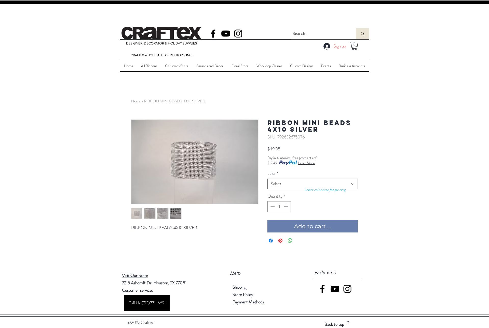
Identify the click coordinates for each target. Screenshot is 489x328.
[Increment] (286, 206)
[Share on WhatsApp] (290, 241)
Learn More (306, 162)
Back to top (334, 324)
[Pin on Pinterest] (280, 241)
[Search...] (362, 33)
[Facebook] (213, 33)
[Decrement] (272, 206)
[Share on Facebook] (271, 241)
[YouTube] (225, 33)
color (272, 173)
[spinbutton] (279, 206)
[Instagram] (238, 33)
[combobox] (312, 184)
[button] (354, 46)
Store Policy (243, 294)
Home (136, 101)
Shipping (240, 287)
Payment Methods (249, 302)
